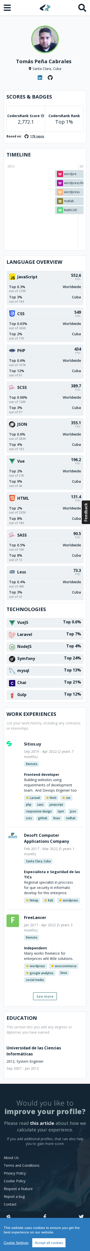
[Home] (45, 7)
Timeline (18, 154)
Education (21, 1018)
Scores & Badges (29, 96)
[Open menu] (8, 8)
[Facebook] (45, 1217)
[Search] (82, 8)
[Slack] (8, 1217)
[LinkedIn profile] (40, 77)
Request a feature (18, 1188)
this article (42, 1123)
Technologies (26, 609)
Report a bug (14, 1196)
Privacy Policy (15, 1173)
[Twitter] (81, 1217)
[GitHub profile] (50, 77)
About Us (11, 1157)
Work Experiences (31, 714)
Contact (10, 1204)
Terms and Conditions (22, 1165)
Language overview (34, 262)
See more (45, 996)
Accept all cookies (49, 1243)
